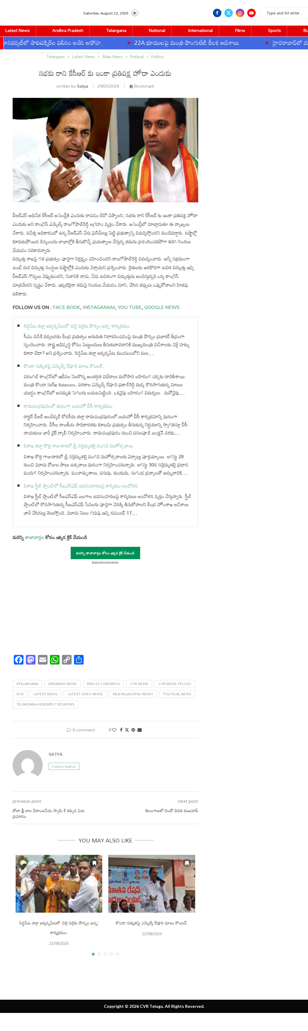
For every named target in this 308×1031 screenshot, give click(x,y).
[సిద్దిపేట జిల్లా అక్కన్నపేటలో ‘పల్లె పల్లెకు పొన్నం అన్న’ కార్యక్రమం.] (59, 884)
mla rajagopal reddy (133, 694)
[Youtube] (251, 13)
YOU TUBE (130, 307)
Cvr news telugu (175, 684)
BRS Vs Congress (103, 684)
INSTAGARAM (99, 307)
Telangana (116, 30)
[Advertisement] (105, 608)
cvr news (139, 684)
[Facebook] (217, 13)
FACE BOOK (66, 307)
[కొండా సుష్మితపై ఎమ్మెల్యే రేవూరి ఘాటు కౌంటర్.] (151, 884)
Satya (82, 86)
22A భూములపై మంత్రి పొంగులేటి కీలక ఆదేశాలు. (159, 42)
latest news (45, 694)
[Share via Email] (139, 730)
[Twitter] (228, 13)
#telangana (27, 684)
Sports (274, 30)
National (157, 30)
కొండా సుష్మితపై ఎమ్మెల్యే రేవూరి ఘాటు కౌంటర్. (64, 366)
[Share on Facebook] (121, 730)
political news (177, 694)
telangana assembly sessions (46, 704)
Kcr (20, 694)
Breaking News (62, 684)
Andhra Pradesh (67, 30)
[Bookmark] (94, 863)
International (200, 30)
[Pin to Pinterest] (133, 730)
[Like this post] (114, 730)
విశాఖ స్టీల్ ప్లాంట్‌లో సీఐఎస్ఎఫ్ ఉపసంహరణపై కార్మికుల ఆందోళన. (81, 486)
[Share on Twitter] (127, 730)
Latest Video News (85, 694)
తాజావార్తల (34, 537)
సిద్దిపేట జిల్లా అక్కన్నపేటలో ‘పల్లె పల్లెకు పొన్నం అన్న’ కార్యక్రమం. (77, 326)
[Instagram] (240, 13)
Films (240, 30)
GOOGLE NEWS (161, 307)
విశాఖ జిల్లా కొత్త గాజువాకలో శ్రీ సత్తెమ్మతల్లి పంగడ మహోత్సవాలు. (79, 445)
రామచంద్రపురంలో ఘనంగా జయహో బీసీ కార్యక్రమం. (69, 406)
